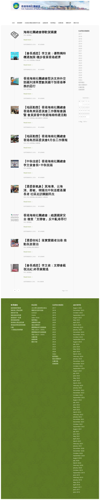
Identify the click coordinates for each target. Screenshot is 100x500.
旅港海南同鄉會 (16, 308)
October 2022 (78, 395)
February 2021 (78, 444)
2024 (80, 65)
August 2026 (77, 308)
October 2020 (78, 453)
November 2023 (78, 364)
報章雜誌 (29, 35)
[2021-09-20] (15, 189)
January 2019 (77, 480)
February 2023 (78, 385)
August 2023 (77, 371)
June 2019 (76, 475)
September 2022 (79, 397)
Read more (27, 40)
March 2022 (77, 412)
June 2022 (76, 405)
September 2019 (79, 473)
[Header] (50, 10)
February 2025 (78, 327)
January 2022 (77, 417)
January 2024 (77, 359)
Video (80, 80)
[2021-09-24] (15, 110)
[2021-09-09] (15, 268)
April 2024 (76, 351)
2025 (80, 70)
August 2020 (77, 458)
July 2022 (76, 402)
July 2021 (76, 431)
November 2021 (78, 422)
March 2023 (77, 383)
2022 (80, 56)
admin (42, 44)
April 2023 (76, 380)
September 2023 (79, 368)
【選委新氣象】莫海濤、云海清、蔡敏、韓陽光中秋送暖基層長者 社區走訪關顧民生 (45, 190)
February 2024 (78, 356)
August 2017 (77, 487)
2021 (25, 35)
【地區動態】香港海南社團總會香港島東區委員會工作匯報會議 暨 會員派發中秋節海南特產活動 (45, 111)
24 (87, 113)
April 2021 (76, 439)
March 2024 (77, 354)
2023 (80, 60)
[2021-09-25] (15, 81)
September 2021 (79, 426)
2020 (80, 46)
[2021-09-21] (15, 164)
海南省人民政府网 (16, 310)
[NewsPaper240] (15, 35)
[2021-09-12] (15, 243)
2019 (80, 41)
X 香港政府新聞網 (17, 330)
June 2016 (76, 492)
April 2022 (76, 410)
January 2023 (77, 388)
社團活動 (37, 60)
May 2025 (76, 320)
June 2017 (76, 490)
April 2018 (76, 485)
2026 (80, 75)
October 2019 (78, 470)
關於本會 (34, 342)
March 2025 (77, 325)
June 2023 (76, 376)
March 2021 (77, 441)
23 (85, 113)
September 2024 (79, 339)
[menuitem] (13, 22)
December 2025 (78, 310)
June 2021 (76, 434)
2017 (80, 34)
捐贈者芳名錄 (36, 322)
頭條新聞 (81, 90)
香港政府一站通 (16, 318)
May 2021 (76, 436)
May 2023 (76, 378)
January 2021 (77, 446)
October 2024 (78, 337)
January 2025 (77, 330)
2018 (80, 36)
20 (79, 113)
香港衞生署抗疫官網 (17, 322)
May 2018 (76, 482)
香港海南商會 (15, 320)
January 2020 (77, 468)
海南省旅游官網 (16, 315)
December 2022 (78, 390)
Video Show (35, 318)
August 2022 (77, 400)
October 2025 (78, 313)
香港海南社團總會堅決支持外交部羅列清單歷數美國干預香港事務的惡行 (45, 82)
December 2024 (78, 332)
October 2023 (78, 366)
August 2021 (77, 429)
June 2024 (76, 347)
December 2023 (78, 361)
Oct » (85, 121)
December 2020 (78, 448)
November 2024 (78, 334)
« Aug (80, 121)
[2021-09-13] (15, 218)
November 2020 (78, 451)
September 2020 (79, 456)
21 (81, 113)
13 (79, 110)
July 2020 (76, 460)
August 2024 (77, 342)
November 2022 (78, 393)
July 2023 (76, 373)
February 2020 (78, 465)
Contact (34, 313)
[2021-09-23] (15, 139)
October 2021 (78, 424)
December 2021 (78, 419)
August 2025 (77, 318)
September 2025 (79, 315)
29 (83, 116)
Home (34, 315)
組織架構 (34, 339)
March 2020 (77, 463)
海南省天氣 (14, 313)
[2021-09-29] (15, 56)
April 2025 (76, 322)
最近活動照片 (38, 118)
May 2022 (76, 407)
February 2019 (78, 477)
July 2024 (76, 344)
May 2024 (76, 349)
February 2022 (78, 414)
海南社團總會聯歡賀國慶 (40, 32)
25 (88, 113)
